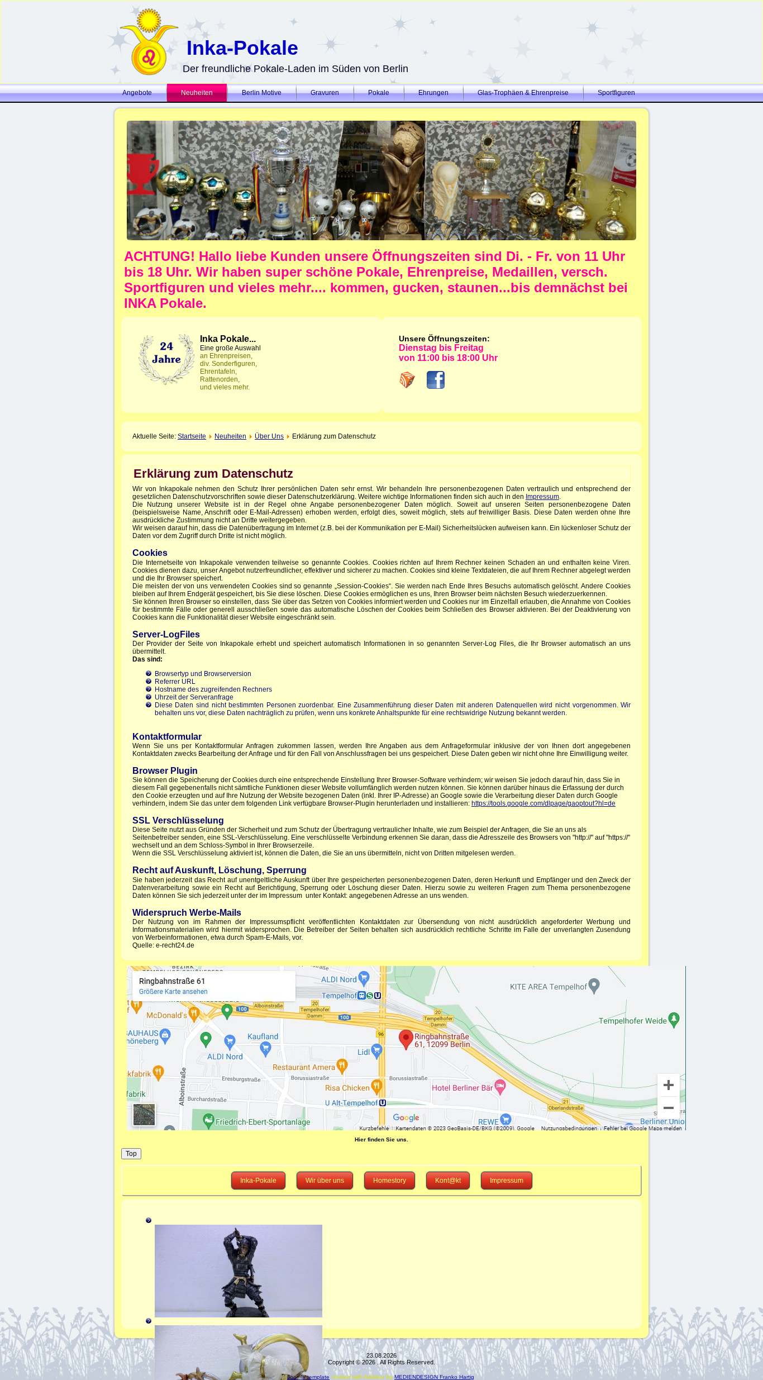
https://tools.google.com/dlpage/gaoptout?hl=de (543, 803)
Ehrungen (433, 93)
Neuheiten (197, 93)
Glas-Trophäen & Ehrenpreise (523, 93)
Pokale (378, 93)
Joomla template (308, 1377)
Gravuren (325, 93)
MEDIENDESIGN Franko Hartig (434, 1377)
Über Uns (269, 436)
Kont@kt (448, 1180)
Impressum (542, 497)
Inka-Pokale (242, 47)
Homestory (389, 1180)
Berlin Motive (262, 93)
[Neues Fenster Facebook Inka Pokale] (436, 387)
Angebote (137, 93)
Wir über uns (325, 1180)
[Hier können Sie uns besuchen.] (381, 1048)
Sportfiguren (616, 93)
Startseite (192, 436)
